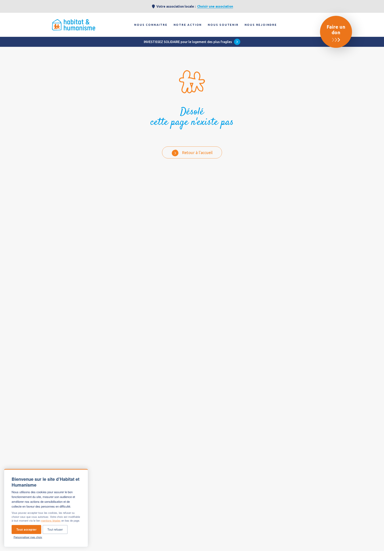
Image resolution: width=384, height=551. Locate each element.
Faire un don (336, 29)
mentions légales (51, 520)
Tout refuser (55, 529)
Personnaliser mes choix (28, 537)
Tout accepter (26, 529)
